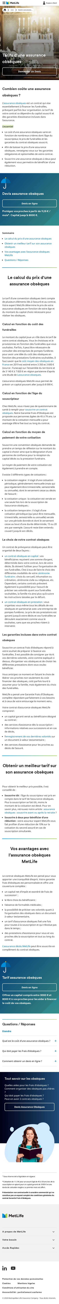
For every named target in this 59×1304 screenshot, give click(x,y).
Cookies (6, 1283)
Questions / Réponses (16, 260)
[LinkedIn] (4, 1268)
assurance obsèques (15, 103)
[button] (4, 3)
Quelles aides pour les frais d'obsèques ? (27, 1085)
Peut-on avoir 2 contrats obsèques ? (24, 1098)
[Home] (4, 10)
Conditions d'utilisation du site (18, 1288)
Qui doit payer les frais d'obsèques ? (24, 1095)
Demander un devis (29, 71)
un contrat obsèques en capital (21, 556)
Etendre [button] (6, 1031)
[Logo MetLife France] (13, 1217)
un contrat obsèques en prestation (23, 602)
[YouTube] (13, 1268)
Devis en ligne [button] (30, 203)
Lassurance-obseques (29, 374)
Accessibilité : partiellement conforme (22, 1292)
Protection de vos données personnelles (22, 1279)
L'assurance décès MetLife (16, 946)
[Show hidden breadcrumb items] (12, 10)
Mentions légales (26, 1283)
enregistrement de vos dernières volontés (28, 736)
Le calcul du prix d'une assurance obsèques (28, 238)
